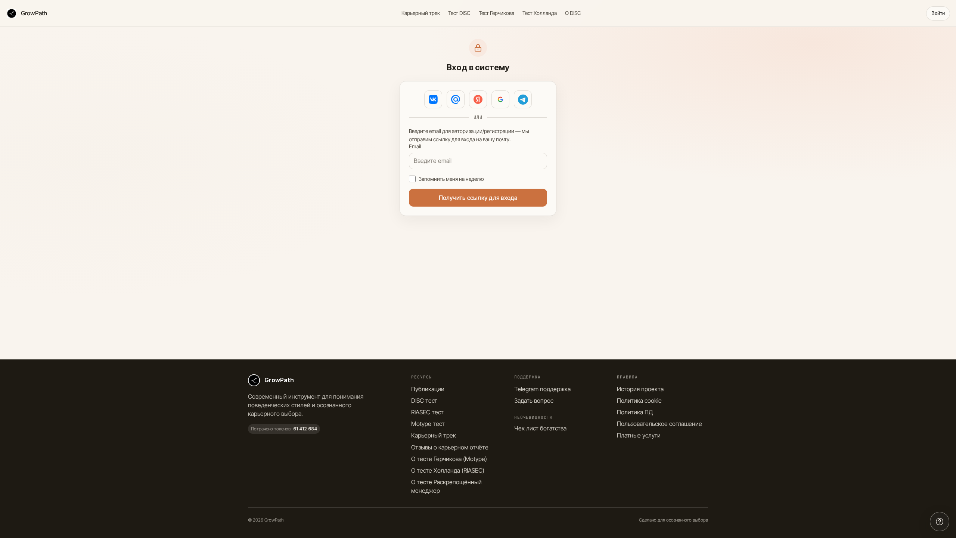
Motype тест (428, 423)
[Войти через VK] (433, 99)
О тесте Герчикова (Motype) (449, 459)
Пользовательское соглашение (659, 423)
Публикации (427, 389)
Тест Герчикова (496, 13)
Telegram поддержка (542, 389)
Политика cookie (639, 400)
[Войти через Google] (500, 99)
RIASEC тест (427, 412)
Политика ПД (635, 412)
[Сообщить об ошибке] (939, 521)
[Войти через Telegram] (523, 99)
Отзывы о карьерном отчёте (449, 447)
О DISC (573, 13)
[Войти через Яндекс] (478, 99)
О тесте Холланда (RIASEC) (447, 470)
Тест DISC (459, 13)
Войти (938, 13)
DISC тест (424, 400)
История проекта (640, 389)
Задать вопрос (533, 400)
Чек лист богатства (540, 428)
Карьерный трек (420, 13)
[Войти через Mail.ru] (456, 99)
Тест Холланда (539, 13)
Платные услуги (639, 435)
